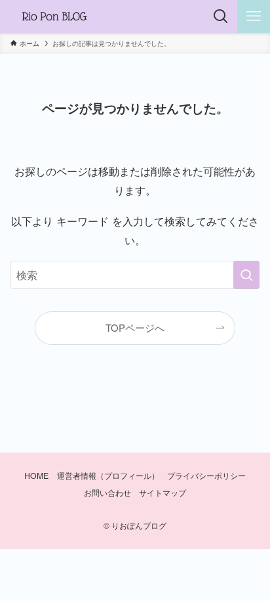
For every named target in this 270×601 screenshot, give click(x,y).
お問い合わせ (107, 493)
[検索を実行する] (246, 275)
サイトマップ (162, 493)
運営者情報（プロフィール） (108, 475)
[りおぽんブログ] (54, 16)
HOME (36, 475)
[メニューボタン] (253, 16)
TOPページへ (135, 327)
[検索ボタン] (220, 16)
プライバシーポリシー (206, 475)
